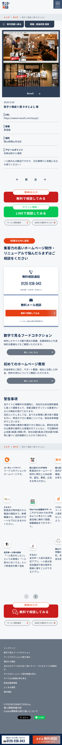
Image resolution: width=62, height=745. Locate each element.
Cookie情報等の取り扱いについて (21, 711)
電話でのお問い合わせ (15, 739)
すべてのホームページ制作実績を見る (20, 673)
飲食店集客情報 (10, 682)
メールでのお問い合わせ (46, 739)
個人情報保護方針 (13, 707)
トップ (6, 17)
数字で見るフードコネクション (17, 652)
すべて (15, 17)
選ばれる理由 (9, 661)
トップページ (9, 648)
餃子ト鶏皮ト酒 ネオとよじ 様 (21, 106)
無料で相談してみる (30, 313)
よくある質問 (9, 687)
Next (35, 596)
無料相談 (7, 691)
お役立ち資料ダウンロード (45, 222)
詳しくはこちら (31, 352)
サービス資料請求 (14, 222)
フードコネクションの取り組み (17, 657)
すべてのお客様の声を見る (15, 678)
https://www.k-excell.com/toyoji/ (21, 118)
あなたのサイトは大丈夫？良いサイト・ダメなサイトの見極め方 (30, 667)
